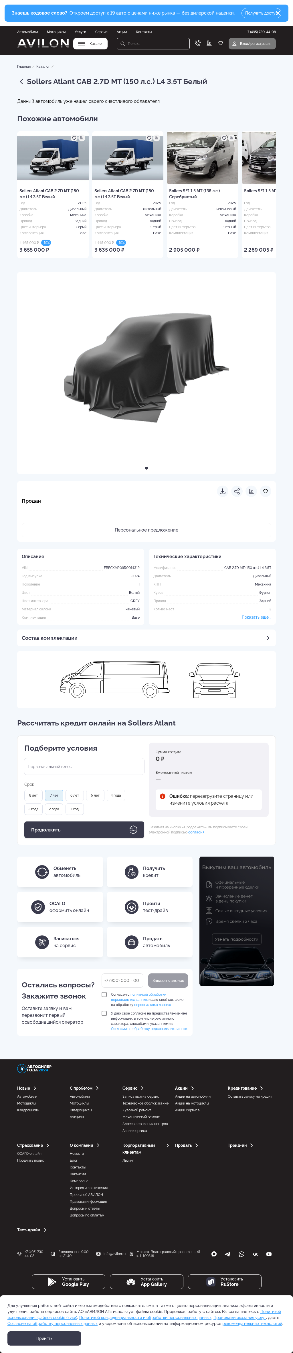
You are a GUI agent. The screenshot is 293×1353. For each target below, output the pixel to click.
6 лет (74, 795)
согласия (196, 832)
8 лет (33, 795)
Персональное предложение (146, 530)
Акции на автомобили (193, 1097)
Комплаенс (79, 1181)
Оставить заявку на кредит (250, 1097)
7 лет (54, 795)
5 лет (95, 795)
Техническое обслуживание (145, 1103)
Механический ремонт (141, 1117)
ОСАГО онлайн (29, 1154)
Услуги (80, 32)
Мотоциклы (56, 32)
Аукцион (77, 1117)
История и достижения (89, 1188)
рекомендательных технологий (252, 1323)
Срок (29, 784)
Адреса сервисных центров (145, 1124)
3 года (33, 809)
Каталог (43, 67)
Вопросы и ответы (85, 1208)
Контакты (144, 32)
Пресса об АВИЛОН (86, 1195)
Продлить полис (30, 1160)
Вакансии (78, 1174)
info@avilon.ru (115, 1254)
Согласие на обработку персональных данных (52, 1323)
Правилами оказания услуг (239, 1317)
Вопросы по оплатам (87, 1215)
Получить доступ (261, 13)
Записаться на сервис (140, 1097)
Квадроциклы (28, 1110)
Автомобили (27, 32)
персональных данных (152, 1005)
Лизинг (128, 1160)
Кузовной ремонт (136, 1110)
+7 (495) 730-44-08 (35, 1254)
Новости (77, 1154)
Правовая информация (88, 1202)
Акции (122, 32)
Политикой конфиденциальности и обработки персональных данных (145, 1317)
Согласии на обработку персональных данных (149, 1029)
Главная (24, 67)
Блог (74, 1160)
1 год (75, 809)
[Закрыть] (278, 13)
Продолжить (46, 830)
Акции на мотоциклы (192, 1103)
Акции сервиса (134, 1131)
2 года (54, 809)
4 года (116, 795)
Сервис (101, 32)
